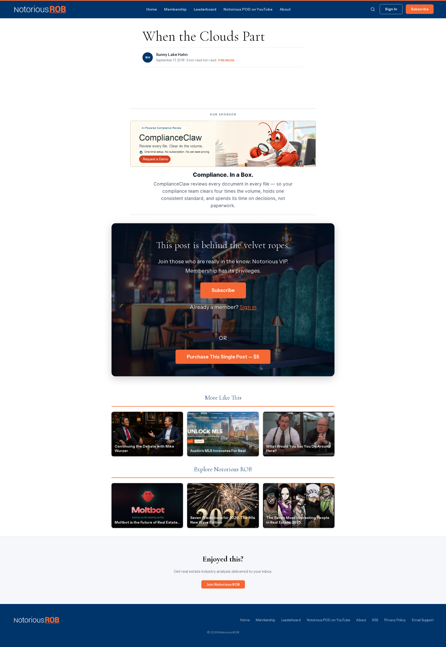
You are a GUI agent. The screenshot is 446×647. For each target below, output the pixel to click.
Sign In (391, 9)
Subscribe (419, 9)
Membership (175, 9)
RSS (375, 620)
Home (151, 9)
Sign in (248, 307)
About (285, 9)
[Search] (373, 9)
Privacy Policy (395, 620)
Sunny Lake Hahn (172, 54)
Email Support (423, 620)
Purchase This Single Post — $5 (223, 357)
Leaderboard (205, 9)
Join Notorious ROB (223, 584)
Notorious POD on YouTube (248, 9)
